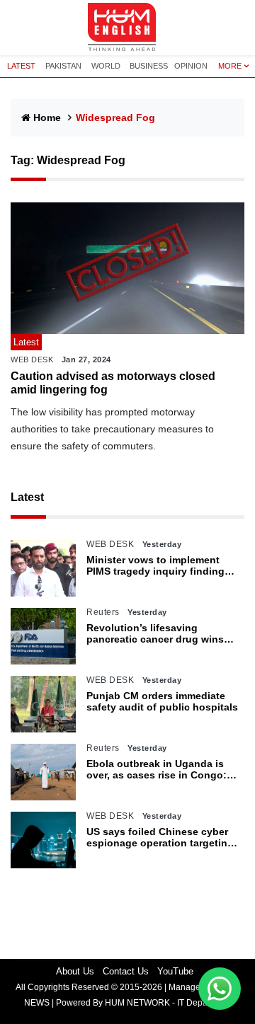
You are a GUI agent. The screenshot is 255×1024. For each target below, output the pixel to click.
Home (47, 117)
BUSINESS (149, 66)
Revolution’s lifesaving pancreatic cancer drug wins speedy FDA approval (155, 634)
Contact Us (126, 971)
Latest (27, 497)
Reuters (103, 612)
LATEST (21, 66)
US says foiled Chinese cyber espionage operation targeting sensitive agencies (160, 838)
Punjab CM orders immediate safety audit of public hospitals (162, 701)
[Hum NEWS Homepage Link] (127, 27)
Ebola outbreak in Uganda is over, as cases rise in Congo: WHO (156, 770)
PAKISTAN (63, 66)
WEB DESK (32, 359)
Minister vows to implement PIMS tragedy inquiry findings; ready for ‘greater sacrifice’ (160, 566)
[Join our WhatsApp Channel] (219, 988)
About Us (75, 971)
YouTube (175, 971)
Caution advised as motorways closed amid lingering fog (113, 383)
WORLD (105, 66)
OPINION (191, 66)
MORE (230, 66)
